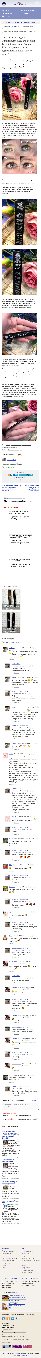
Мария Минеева (7, 1336)
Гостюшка (12, 887)
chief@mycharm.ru (18, 1336)
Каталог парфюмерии (30, 1278)
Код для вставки (21, 477)
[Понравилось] (35, 648)
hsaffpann (12, 648)
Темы (24, 1248)
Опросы (4, 1268)
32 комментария (9, 467)
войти (7, 1115)
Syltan (10, 865)
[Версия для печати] (20, 480)
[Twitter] (12, 1318)
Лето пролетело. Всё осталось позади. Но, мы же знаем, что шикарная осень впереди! (17, 1298)
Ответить (11, 659)
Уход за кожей (25, 13)
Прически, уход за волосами (31, 1260)
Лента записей (6, 1253)
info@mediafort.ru (7, 1342)
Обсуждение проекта (20, 1355)
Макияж (24, 1265)
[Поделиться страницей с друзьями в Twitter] (11, 475)
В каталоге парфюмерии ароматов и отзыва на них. (30, 1283)
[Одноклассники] (8, 1318)
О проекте (6, 1323)
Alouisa (11, 754)
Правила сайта (7, 1330)
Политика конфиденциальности (14, 1332)
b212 (10, 1075)
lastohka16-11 (16, 26)
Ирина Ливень (13, 839)
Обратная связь (8, 1325)
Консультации (6, 1263)
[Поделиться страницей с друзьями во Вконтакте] (7, 475)
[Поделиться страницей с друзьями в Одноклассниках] (4, 475)
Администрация (8, 1327)
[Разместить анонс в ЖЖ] (25, 475)
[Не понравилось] (33, 648)
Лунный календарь (8, 1260)
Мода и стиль (26, 1253)
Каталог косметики (9, 1278)
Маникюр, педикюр (27, 10)
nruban (11, 912)
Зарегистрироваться (11, 1113)
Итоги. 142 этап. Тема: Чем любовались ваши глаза (17, 1305)
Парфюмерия (7, 13)
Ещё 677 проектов (11, 507)
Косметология (26, 1263)
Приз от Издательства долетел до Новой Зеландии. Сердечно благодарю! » (31, 488)
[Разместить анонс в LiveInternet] (17, 475)
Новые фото (6, 1256)
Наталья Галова (14, 961)
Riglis (10, 936)
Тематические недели (15, 450)
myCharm (5, 1248)
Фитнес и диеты (27, 1272)
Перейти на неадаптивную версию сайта (20, 22)
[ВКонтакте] (3, 1318)
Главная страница (7, 1251)
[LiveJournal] (17, 1318)
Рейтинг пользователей (9, 1258)
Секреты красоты (27, 1251)
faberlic (8, 445)
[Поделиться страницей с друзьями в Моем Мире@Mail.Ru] (9, 475)
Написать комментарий (11, 642)
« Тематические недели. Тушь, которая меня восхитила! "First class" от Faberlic (10, 488)
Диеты (4, 1265)
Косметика (5, 10)
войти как (13, 1119)
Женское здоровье (27, 1270)
